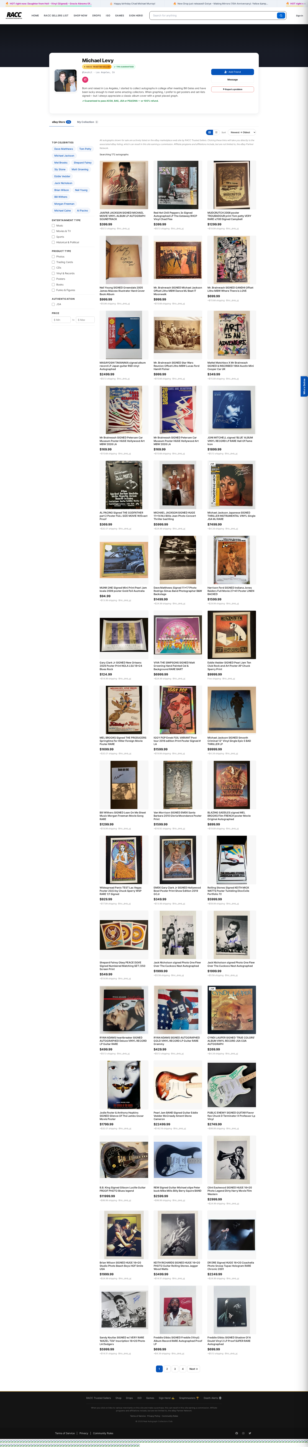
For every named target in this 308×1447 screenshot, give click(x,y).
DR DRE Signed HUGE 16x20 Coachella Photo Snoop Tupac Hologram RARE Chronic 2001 (230, 1265)
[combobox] (213, 15)
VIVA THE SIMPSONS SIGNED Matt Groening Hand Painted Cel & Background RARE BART (174, 665)
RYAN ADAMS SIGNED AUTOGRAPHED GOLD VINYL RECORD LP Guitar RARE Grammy (177, 1040)
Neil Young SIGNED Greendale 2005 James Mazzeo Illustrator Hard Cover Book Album (122, 290)
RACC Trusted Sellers (98, 1398)
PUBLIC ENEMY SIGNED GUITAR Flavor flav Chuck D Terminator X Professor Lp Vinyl (231, 1116)
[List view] (216, 132)
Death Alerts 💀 (213, 1398)
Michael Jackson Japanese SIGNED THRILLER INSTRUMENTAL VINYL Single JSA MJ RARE (231, 515)
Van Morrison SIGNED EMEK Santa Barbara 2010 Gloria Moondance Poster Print (178, 815)
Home (35, 15)
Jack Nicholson (63, 183)
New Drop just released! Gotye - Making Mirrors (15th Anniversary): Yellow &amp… (220, 3)
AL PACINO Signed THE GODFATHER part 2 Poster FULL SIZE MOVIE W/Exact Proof (123, 515)
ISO (108, 15)
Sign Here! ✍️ (166, 1398)
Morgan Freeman (64, 203)
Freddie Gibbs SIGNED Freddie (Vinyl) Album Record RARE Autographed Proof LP (178, 1340)
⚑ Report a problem (232, 89)
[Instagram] (85, 80)
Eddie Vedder (62, 176)
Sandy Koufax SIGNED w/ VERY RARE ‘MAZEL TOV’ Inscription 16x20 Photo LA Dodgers (122, 1340)
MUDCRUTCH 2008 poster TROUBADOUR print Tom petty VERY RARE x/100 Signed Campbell (229, 216)
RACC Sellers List (56, 15)
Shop (118, 1398)
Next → (193, 1368)
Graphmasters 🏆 (189, 1398)
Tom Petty (85, 148)
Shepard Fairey (83, 162)
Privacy (83, 1433)
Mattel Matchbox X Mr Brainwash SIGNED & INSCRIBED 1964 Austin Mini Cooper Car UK (230, 366)
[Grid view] (209, 132)
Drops (96, 15)
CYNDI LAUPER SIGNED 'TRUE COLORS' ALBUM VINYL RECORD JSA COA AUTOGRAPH (231, 1040)
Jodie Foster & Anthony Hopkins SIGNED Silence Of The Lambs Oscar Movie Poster (122, 1116)
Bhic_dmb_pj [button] (123, 228)
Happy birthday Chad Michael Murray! (132, 3)
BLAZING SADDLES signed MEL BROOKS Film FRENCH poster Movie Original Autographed (229, 815)
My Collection (87, 121)
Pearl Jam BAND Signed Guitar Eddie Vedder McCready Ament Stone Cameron (176, 1116)
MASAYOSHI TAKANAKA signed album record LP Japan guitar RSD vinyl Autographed (123, 366)
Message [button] (232, 79)
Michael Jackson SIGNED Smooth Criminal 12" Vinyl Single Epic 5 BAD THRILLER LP (229, 741)
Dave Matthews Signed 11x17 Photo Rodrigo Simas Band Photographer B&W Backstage (178, 591)
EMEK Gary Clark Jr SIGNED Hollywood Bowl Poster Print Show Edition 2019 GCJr (177, 890)
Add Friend (235, 71)
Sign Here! (136, 15)
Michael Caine (62, 210)
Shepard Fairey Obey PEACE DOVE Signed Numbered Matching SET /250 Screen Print (122, 965)
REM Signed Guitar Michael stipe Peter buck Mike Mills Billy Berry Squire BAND (177, 1189)
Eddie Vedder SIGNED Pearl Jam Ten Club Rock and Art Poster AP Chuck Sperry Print (229, 665)
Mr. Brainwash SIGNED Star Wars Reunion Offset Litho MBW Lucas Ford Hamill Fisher (176, 366)
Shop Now (80, 15)
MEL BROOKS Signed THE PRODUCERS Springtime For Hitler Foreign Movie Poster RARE (123, 741)
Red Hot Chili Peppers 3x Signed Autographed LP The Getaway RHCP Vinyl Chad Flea (175, 216)
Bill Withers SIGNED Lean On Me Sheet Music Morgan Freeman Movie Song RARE (123, 815)
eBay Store (61, 121)
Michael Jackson (64, 155)
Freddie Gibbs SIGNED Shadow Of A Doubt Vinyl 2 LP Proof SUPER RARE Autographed (229, 1340)
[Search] (281, 15)
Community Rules (170, 1416)
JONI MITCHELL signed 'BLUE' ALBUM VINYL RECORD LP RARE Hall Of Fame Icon (230, 440)
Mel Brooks (61, 162)
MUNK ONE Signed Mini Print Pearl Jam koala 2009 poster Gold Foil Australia (123, 589)
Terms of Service (138, 1416)
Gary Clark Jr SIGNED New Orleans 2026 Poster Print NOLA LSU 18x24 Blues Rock (121, 665)
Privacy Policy (153, 1416)
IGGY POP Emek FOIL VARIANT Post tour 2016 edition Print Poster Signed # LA (177, 741)
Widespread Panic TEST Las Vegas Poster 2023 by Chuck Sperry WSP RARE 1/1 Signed (121, 890)
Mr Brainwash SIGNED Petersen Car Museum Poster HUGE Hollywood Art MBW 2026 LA (122, 440)
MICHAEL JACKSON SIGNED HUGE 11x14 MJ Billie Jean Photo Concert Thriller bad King (175, 515)
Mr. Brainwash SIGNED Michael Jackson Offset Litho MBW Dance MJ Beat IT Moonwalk (178, 290)
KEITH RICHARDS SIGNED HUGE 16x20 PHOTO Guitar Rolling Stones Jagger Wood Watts (177, 1265)
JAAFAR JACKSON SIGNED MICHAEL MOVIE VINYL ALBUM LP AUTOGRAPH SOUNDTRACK (122, 216)
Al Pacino (82, 210)
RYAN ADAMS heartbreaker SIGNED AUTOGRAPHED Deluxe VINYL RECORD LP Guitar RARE (123, 1040)
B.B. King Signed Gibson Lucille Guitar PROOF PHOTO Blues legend (123, 1189)
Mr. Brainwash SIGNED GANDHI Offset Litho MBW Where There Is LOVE (230, 289)
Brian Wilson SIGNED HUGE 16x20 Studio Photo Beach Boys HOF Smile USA (121, 1265)
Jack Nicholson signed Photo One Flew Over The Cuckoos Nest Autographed (177, 964)
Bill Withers (60, 196)
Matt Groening (80, 169)
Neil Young (81, 190)
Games (119, 15)
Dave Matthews (63, 148)
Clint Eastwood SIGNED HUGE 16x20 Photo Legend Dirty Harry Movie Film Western (229, 1190)
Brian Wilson (61, 190)
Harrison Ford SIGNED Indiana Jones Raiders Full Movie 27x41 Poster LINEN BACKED (230, 591)
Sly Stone (59, 169)
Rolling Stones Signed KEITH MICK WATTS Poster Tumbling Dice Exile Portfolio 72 (228, 890)
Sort (224, 132)
